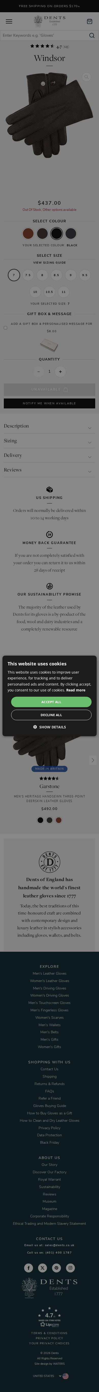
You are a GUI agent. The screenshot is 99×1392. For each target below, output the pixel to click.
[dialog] (50, 696)
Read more (75, 689)
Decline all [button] (51, 715)
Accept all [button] (51, 702)
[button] (49, 727)
